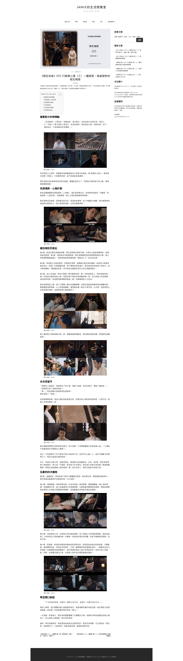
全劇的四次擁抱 (48, 107)
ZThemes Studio (96, 656)
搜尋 (139, 40)
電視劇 (85, 21)
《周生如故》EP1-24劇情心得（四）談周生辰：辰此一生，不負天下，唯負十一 (56, 635)
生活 (101, 21)
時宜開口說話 (48, 110)
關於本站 (67, 21)
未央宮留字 (47, 105)
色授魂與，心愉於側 (50, 99)
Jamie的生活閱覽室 (91, 7)
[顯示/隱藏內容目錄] (59, 94)
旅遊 (93, 21)
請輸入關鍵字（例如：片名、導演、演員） (127, 37)
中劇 (72, 71)
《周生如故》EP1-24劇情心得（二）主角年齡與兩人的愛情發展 (93, 635)
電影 (76, 21)
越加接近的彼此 (48, 102)
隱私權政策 (111, 21)
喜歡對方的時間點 (49, 97)
